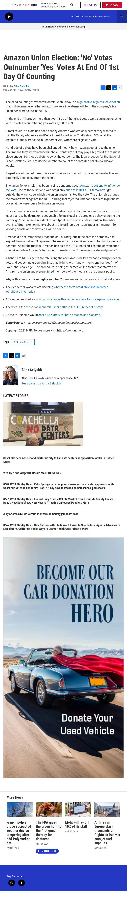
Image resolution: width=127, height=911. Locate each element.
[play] (9, 17)
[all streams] (122, 16)
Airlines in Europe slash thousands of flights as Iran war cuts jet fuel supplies (107, 832)
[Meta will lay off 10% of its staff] (78, 809)
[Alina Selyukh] (10, 375)
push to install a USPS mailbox (85, 190)
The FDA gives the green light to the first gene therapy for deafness (48, 830)
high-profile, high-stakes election (98, 102)
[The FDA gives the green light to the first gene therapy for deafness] (49, 809)
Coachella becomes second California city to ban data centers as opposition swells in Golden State (58, 459)
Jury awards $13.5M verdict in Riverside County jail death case (40, 514)
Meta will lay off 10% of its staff (77, 824)
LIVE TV (92, 5)
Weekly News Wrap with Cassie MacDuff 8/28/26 (32, 473)
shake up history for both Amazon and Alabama (69, 315)
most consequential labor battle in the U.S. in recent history (64, 307)
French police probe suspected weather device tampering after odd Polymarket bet (19, 832)
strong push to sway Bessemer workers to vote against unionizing (77, 299)
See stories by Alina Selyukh (41, 383)
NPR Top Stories (22, 342)
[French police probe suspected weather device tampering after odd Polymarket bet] (20, 809)
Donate (113, 5)
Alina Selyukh (21, 86)
